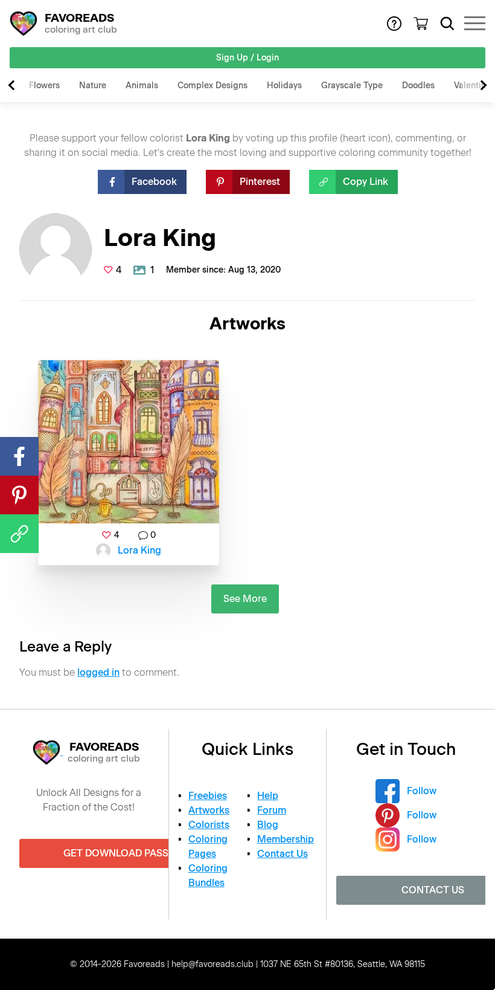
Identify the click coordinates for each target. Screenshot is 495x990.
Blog (267, 824)
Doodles (418, 85)
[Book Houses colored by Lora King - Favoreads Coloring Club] (128, 441)
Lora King (139, 550)
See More (245, 598)
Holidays (284, 85)
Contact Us (282, 853)
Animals (142, 85)
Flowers (44, 85)
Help (267, 795)
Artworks (208, 810)
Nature (92, 85)
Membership (285, 839)
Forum (271, 810)
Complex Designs (212, 85)
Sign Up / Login (247, 58)
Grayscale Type (352, 85)
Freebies (207, 795)
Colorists (208, 824)
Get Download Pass (115, 853)
